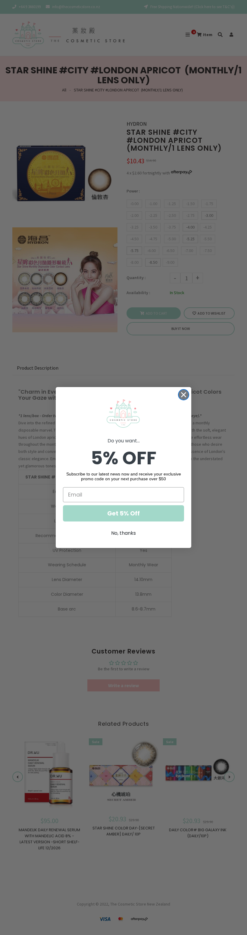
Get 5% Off (123, 513)
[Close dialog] (183, 394)
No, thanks (123, 533)
